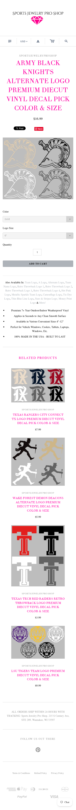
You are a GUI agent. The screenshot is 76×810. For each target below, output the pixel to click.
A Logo (42, 282)
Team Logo (31, 282)
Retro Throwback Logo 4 (46, 290)
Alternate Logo (56, 282)
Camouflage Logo (52, 294)
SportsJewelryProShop (38, 409)
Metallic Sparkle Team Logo (27, 294)
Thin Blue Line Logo (22, 298)
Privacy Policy (57, 772)
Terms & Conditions (21, 772)
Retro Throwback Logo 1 (30, 286)
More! (42, 302)
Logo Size (8, 228)
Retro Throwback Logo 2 (58, 286)
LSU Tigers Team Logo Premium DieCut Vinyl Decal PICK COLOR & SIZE (38, 675)
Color (6, 211)
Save (40, 128)
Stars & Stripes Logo (46, 298)
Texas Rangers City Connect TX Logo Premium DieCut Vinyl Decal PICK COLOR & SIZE (38, 419)
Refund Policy (40, 772)
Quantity (7, 244)
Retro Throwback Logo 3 (18, 290)
